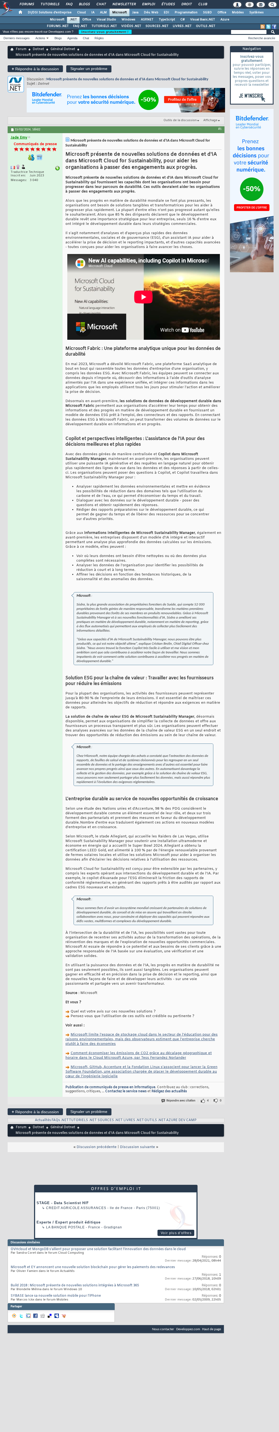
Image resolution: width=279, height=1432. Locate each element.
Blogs (84, 4)
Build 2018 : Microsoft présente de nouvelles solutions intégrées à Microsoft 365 (75, 1285)
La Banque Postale (65, 1227)
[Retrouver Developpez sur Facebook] (274, 27)
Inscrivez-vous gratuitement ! (105, 31)
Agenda (72, 38)
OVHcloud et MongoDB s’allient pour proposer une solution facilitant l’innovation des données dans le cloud (98, 1249)
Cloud (81, 12)
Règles (99, 38)
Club (202, 4)
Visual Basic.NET (202, 20)
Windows (128, 20)
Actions (40, 38)
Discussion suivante (137, 1147)
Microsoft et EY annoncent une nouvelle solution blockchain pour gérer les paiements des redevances (93, 1267)
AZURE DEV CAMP (181, 1120)
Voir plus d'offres (176, 1233)
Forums (26, 4)
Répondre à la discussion (35, 68)
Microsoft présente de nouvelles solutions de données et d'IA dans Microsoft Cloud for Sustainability (127, 79)
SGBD (207, 12)
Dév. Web (151, 12)
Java (135, 12)
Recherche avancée (261, 38)
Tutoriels (50, 4)
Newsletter (124, 4)
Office (221, 12)
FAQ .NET (80, 26)
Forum (21, 49)
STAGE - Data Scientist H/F (63, 1203)
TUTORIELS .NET (104, 26)
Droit (186, 4)
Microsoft (119, 12)
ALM (103, 12)
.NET (73, 20)
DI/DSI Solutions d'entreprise (50, 12)
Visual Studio (106, 20)
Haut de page (211, 1329)
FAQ (69, 4)
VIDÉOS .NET (131, 26)
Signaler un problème (88, 68)
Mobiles (238, 12)
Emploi (148, 4)
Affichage (210, 120)
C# (182, 20)
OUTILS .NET (205, 26)
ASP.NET (147, 20)
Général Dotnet (62, 49)
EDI (166, 12)
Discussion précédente (97, 1147)
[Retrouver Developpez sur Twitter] (268, 27)
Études (168, 4)
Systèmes (256, 12)
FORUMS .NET (58, 26)
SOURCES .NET (156, 26)
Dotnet (38, 49)
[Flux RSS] (262, 27)
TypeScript (167, 20)
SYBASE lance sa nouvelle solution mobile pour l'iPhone (56, 1296)
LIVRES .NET (182, 26)
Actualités (43, 1120)
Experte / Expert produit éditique (69, 1222)
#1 (220, 129)
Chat (101, 4)
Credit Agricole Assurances (76, 1208)
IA (93, 12)
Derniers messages (17, 38)
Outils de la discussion (180, 120)
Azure (224, 20)
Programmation (186, 12)
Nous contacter (163, 1329)
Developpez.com (188, 1329)
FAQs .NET (60, 1120)
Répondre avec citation (180, 1100)
